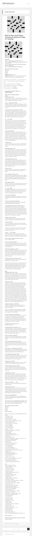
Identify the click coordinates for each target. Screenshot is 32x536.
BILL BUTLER (7, 91)
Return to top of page (8, 411)
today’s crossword (12, 60)
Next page (28, 529)
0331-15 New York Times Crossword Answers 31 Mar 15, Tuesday (15, 37)
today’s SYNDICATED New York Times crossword (17, 61)
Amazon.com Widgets (8, 518)
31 (19, 528)
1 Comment (16, 523)
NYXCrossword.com (8, 3)
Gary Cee (12, 523)
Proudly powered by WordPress (9, 534)
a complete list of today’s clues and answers (15, 66)
